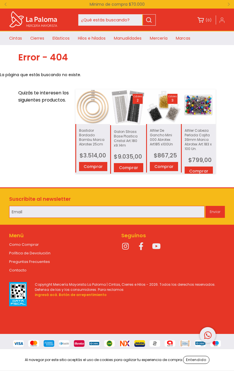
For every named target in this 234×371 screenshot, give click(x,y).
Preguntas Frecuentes (29, 261)
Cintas (15, 38)
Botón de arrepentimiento (82, 294)
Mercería (159, 38)
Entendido (196, 359)
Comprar (128, 168)
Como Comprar (24, 244)
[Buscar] (149, 20)
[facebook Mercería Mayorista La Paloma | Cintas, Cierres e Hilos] (141, 246)
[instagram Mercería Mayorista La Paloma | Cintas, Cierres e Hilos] (125, 246)
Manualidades (128, 38)
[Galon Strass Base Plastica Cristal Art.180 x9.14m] (128, 107)
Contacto (18, 270)
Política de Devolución (30, 253)
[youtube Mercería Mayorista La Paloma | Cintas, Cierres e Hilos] (156, 246)
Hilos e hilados (92, 38)
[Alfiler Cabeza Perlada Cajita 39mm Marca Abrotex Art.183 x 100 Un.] (198, 106)
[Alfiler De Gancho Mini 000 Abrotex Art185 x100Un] (163, 106)
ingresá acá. (46, 294)
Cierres (37, 38)
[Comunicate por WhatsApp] (208, 335)
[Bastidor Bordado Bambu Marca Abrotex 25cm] (92, 106)
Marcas (183, 38)
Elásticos (61, 38)
